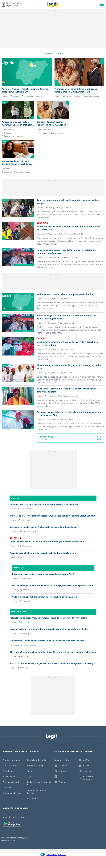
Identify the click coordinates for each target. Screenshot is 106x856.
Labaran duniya (8, 129)
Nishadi (40, 208)
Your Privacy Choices (56, 854)
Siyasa (13, 546)
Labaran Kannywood (45, 129)
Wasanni (6, 168)
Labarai (5, 96)
